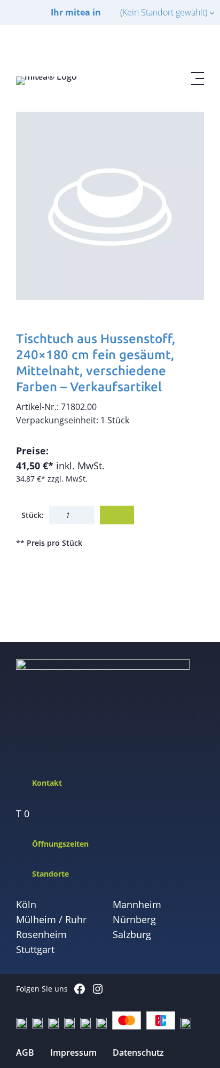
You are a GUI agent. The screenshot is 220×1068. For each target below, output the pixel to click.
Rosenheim (41, 934)
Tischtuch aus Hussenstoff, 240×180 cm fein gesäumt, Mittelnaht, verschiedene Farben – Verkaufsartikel (95, 362)
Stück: (32, 515)
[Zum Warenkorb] (172, 48)
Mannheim (137, 904)
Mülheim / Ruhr (51, 919)
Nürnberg (134, 919)
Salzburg (132, 934)
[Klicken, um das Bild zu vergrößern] (110, 206)
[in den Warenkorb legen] (117, 515)
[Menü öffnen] (197, 78)
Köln (26, 904)
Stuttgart (35, 949)
